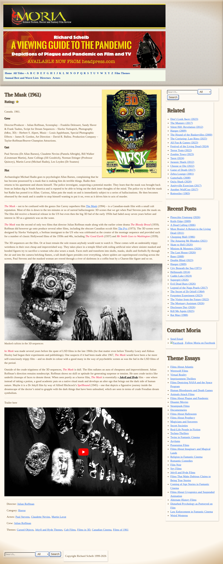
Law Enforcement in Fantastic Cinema (191, 511)
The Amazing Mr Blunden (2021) (188, 240)
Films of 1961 (120, 529)
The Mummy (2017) (181, 122)
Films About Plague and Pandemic (189, 398)
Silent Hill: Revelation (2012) (186, 126)
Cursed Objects (25, 529)
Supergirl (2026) (179, 279)
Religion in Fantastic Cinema (186, 456)
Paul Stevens (22, 516)
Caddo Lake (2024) (181, 275)
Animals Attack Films (182, 394)
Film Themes (122, 73)
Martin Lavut (59, 516)
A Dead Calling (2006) (183, 225)
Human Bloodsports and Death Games (191, 390)
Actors (56, 77)
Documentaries (178, 409)
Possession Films (179, 445)
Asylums (175, 441)
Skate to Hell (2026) (181, 244)
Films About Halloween (183, 413)
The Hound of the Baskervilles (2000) (191, 134)
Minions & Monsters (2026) (185, 248)
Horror (22, 510)
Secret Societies (179, 425)
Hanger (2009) (178, 130)
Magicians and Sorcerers (184, 421)
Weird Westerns (179, 515)
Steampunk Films (180, 405)
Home (8, 73)
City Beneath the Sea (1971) (186, 268)
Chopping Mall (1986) (182, 236)
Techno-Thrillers (179, 433)
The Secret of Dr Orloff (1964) (187, 291)
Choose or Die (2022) (182, 165)
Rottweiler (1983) (180, 193)
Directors (45, 77)
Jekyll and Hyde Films (182, 472)
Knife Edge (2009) (180, 221)
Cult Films (70, 529)
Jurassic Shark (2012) (182, 162)
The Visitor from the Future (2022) (189, 299)
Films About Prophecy (182, 417)
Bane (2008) (177, 256)
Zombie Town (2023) (182, 154)
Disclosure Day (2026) (182, 307)
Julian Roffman (25, 503)
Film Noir (175, 464)
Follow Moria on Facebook (199, 342)
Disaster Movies (179, 402)
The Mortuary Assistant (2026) (187, 303)
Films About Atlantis (181, 366)
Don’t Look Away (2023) (184, 119)
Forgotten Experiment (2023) (186, 295)
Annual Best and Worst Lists (22, 77)
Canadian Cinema (102, 529)
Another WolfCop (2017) (184, 189)
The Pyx (122, 228)
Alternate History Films (183, 499)
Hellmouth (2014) (180, 272)
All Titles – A (21, 73)
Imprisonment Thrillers (183, 378)
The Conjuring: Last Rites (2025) (188, 138)
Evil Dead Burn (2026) (183, 283)
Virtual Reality (178, 374)
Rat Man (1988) (179, 315)
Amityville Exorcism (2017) (185, 185)
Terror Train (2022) (181, 150)
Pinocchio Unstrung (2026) (185, 217)
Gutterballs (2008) (180, 177)
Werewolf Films (179, 370)
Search (173, 97)
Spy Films (176, 468)
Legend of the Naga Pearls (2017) (189, 287)
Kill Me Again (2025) (182, 311)
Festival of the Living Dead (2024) (189, 146)
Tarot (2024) (177, 158)
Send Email (176, 338)
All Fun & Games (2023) (184, 142)
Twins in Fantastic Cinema (185, 437)
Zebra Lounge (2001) (182, 173)
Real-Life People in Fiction (185, 429)
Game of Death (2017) (182, 169)
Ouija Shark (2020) (181, 181)
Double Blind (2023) (181, 260)
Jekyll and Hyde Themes (49, 529)
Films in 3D (83, 529)
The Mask (91, 206)
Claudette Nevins (40, 516)
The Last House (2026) (183, 252)
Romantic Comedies (181, 460)
